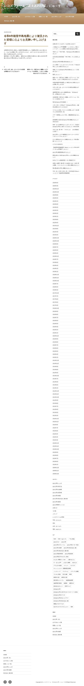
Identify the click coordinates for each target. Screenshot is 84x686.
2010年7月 (55, 458)
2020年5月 (55, 250)
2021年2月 (55, 234)
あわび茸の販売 (57, 501)
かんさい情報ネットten (60, 559)
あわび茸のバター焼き (73, 545)
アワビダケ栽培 (58, 565)
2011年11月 (56, 421)
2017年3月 (55, 305)
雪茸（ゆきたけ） (57, 529)
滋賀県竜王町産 (58, 583)
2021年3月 (55, 231)
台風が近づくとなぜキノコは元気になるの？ (64, 44)
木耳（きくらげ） (57, 526)
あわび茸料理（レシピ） (59, 504)
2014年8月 (55, 369)
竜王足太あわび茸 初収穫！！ (60, 102)
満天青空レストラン (59, 580)
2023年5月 (55, 207)
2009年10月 (56, 473)
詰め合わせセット (58, 586)
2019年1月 (55, 271)
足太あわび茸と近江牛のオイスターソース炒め (66, 592)
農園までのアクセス (59, 603)
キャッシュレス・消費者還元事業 (62, 568)
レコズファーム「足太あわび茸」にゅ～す (32, 5)
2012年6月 (55, 409)
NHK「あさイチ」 (62, 539)
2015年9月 (55, 339)
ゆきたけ (74, 562)
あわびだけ (56, 542)
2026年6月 (55, 182)
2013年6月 (55, 381)
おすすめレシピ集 (30, 16)
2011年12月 (56, 418)
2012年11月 (56, 394)
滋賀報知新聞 (69, 580)
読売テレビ (68, 586)
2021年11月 (56, 225)
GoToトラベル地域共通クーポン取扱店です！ (64, 160)
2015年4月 (55, 354)
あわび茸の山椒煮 (57, 489)
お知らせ (55, 507)
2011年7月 (55, 427)
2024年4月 (55, 198)
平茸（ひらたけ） (57, 520)
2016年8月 (55, 314)
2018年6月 (55, 287)
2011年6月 (55, 430)
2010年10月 (56, 449)
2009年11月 (56, 470)
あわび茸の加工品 (57, 486)
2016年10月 (56, 308)
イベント (66, 565)
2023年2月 (55, 213)
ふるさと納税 (66, 562)
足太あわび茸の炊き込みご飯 (61, 601)
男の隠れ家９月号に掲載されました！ (62, 168)
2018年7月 (55, 283)
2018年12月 (56, 274)
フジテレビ (65, 571)
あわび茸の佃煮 (70, 16)
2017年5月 (55, 302)
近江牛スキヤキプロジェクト (61, 606)
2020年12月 (56, 238)
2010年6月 (55, 461)
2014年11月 (56, 363)
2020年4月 (55, 253)
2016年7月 (55, 317)
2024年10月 (56, 192)
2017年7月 (55, 296)
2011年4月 (55, 437)
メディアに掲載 (74, 571)
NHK (55, 539)
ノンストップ (57, 571)
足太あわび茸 (57, 589)
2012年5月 (55, 412)
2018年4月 (55, 290)
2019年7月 (55, 259)
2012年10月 (56, 397)
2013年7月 (55, 378)
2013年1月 (55, 388)
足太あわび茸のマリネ (59, 595)
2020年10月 (56, 241)
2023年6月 (55, 204)
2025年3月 (55, 185)
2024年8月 (55, 195)
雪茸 (72, 606)
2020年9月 (55, 244)
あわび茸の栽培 (57, 495)
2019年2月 (55, 268)
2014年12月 (56, 360)
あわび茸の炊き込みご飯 (70, 547)
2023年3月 (55, 210)
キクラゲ (72, 565)
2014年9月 (55, 366)
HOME (6, 16)
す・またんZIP (57, 562)
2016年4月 (55, 326)
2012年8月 (55, 403)
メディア (55, 514)
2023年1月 (55, 216)
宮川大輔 (65, 574)
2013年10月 (56, 375)
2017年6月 (55, 299)
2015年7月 (55, 345)
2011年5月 (55, 434)
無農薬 (65, 583)
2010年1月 (55, 464)
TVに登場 (71, 539)
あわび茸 (63, 542)
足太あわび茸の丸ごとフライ (61, 598)
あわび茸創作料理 (58, 553)
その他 (54, 511)
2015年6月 (55, 348)
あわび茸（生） (16, 16)
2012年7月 (55, 406)
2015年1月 (55, 357)
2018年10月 (56, 280)
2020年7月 (55, 247)
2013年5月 (55, 385)
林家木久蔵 (64, 577)
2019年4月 (55, 265)
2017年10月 (56, 293)
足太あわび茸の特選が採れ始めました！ (63, 61)
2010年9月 (55, 452)
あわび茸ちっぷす (56, 16)
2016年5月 (55, 323)
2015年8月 (55, 342)
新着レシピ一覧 (43, 16)
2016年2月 (55, 329)
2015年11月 (56, 336)
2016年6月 (55, 320)
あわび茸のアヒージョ (59, 545)
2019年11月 (56, 256)
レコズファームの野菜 (58, 517)
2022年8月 (55, 219)
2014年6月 (55, 372)
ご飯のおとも (71, 559)
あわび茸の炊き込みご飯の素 (60, 498)
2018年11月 (56, 277)
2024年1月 (55, 201)
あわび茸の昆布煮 (57, 492)
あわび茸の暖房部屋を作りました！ (62, 152)
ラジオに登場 (57, 574)
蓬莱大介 (71, 583)
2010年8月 (55, 455)
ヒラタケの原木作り (58, 144)
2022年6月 (55, 222)
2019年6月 (55, 262)
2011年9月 (55, 424)
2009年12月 (56, 467)
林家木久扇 (56, 577)
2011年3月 (55, 440)
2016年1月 (55, 332)
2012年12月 (56, 391)
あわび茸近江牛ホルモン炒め (61, 556)
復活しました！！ (57, 74)
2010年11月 (56, 446)
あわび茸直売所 (69, 553)
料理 (70, 574)
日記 (54, 523)
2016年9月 (55, 311)
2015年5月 (55, 351)
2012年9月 (55, 400)
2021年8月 (55, 228)
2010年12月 (56, 443)
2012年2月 (55, 415)
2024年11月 (56, 188)
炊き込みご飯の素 (9, 21)
